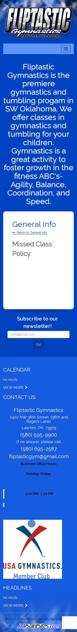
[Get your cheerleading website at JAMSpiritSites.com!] (38, 627)
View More (13, 387)
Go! (38, 344)
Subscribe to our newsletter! (37, 322)
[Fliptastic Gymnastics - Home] (38, 22)
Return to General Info (32, 232)
